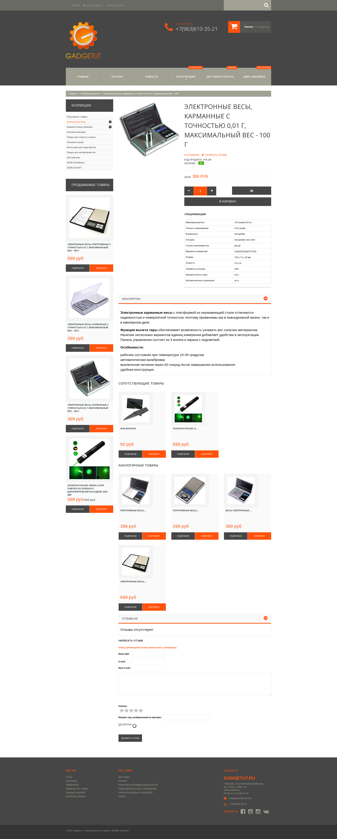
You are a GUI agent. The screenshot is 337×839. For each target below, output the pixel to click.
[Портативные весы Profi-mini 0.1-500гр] (142, 490)
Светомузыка (73, 157)
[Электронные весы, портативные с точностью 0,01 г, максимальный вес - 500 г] (142, 561)
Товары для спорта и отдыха (81, 137)
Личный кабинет (76, 792)
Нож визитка (128, 428)
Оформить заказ (115, 5)
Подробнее (130, 454)
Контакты (71, 781)
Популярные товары (77, 117)
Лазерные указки (75, 142)
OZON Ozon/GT (74, 168)
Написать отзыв (216, 155)
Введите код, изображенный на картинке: (140, 717)
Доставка (124, 777)
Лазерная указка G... (185, 428)
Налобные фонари (76, 132)
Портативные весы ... (133, 510)
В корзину (227, 201)
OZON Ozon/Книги (75, 162)
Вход (77, 5)
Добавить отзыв (130, 738)
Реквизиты (72, 785)
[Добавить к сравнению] (251, 191)
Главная (82, 76)
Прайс (122, 796)
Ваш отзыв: (124, 668)
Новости (151, 76)
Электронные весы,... (133, 581)
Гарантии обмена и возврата (135, 792)
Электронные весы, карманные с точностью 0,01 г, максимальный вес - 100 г (88, 327)
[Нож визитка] (142, 408)
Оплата (122, 781)
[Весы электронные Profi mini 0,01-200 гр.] (247, 490)
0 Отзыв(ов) (191, 155)
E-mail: (121, 661)
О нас (69, 777)
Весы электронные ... (238, 510)
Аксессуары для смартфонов (81, 147)
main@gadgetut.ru (240, 798)
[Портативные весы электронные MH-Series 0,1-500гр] (195, 490)
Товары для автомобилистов (81, 152)
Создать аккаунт (94, 5)
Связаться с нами (77, 789)
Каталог (117, 76)
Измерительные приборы (79, 127)
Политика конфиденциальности (137, 785)
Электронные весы (90, 93)
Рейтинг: (122, 706)
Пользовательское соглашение (137, 789)
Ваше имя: (124, 654)
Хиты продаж (189, 73)
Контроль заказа (76, 796)
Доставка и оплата (221, 73)
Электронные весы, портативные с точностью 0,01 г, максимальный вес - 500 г (89, 247)
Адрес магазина (256, 73)
